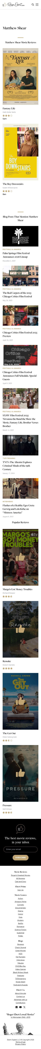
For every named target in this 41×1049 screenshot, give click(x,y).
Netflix (20, 923)
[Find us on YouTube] (20, 1007)
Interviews (20, 960)
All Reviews (20, 878)
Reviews (20, 944)
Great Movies (20, 951)
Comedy (20, 905)
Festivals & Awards (20, 985)
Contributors (20, 1003)
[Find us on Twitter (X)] (24, 1007)
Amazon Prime (20, 902)
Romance (20, 927)
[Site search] (33, 4)
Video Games (20, 969)
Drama (20, 911)
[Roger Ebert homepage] (13, 5)
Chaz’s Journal (20, 948)
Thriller (20, 936)
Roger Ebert (20, 982)
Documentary (20, 908)
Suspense (20, 933)
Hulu (20, 917)
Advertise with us (20, 1000)
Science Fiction (20, 930)
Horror (20, 914)
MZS (20, 954)
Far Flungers (20, 957)
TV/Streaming (20, 979)
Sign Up (20, 890)
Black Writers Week (20, 972)
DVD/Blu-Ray (20, 966)
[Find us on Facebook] (17, 1007)
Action (20, 899)
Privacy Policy (20, 1044)
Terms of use (20, 1042)
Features (20, 976)
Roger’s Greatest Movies (20, 875)
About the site (20, 993)
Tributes (20, 963)
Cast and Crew (20, 882)
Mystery (20, 920)
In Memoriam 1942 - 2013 (20, 1017)
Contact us (20, 997)
